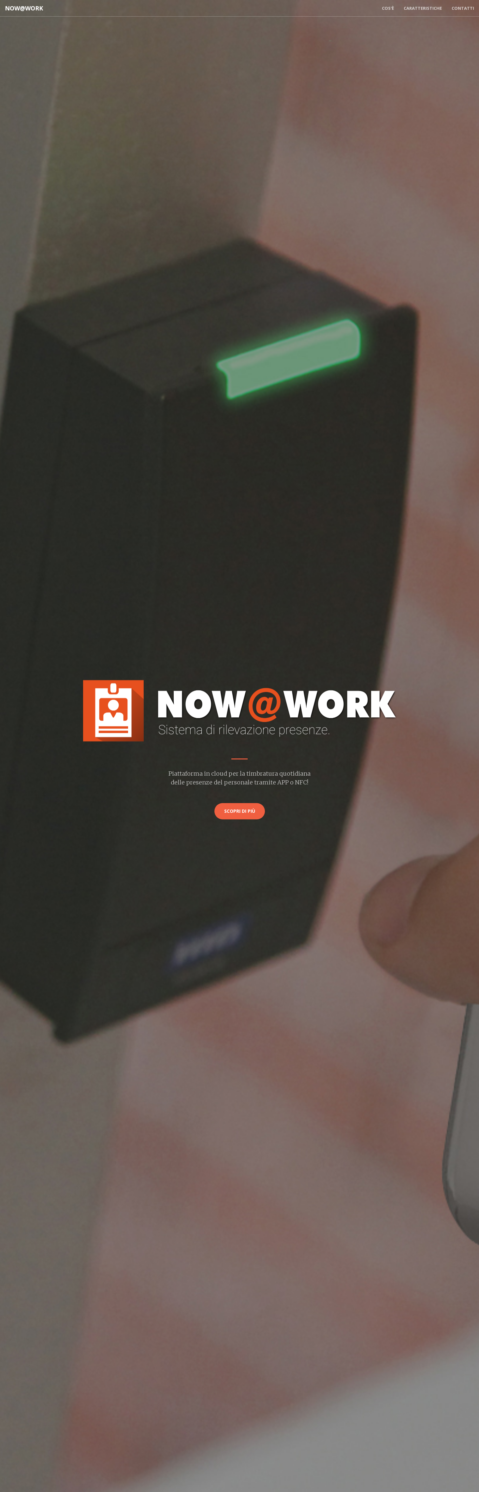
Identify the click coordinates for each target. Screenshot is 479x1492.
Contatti (463, 8)
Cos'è (388, 8)
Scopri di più (239, 811)
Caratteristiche (423, 8)
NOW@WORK (24, 8)
